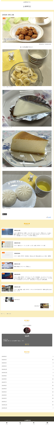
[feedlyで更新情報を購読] (26, 344)
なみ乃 (27, 336)
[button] (50, 273)
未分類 (5, 214)
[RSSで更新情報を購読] (28, 344)
